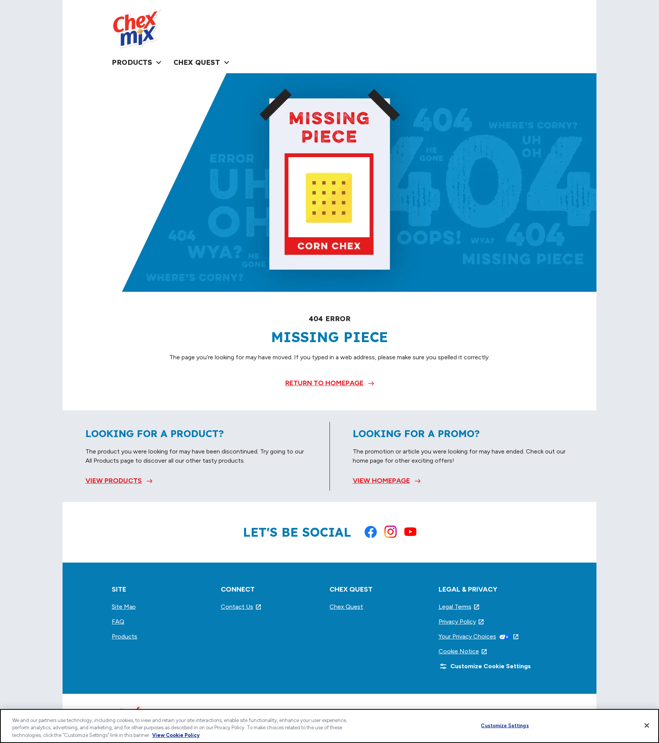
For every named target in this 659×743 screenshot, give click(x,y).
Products (124, 636)
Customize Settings (505, 725)
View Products (113, 480)
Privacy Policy (462, 621)
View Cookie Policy (175, 735)
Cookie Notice (463, 651)
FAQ (118, 621)
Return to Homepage (324, 383)
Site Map (124, 606)
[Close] (646, 725)
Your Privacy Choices (479, 636)
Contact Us (241, 606)
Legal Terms (459, 606)
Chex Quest (346, 606)
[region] (329, 726)
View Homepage (381, 480)
